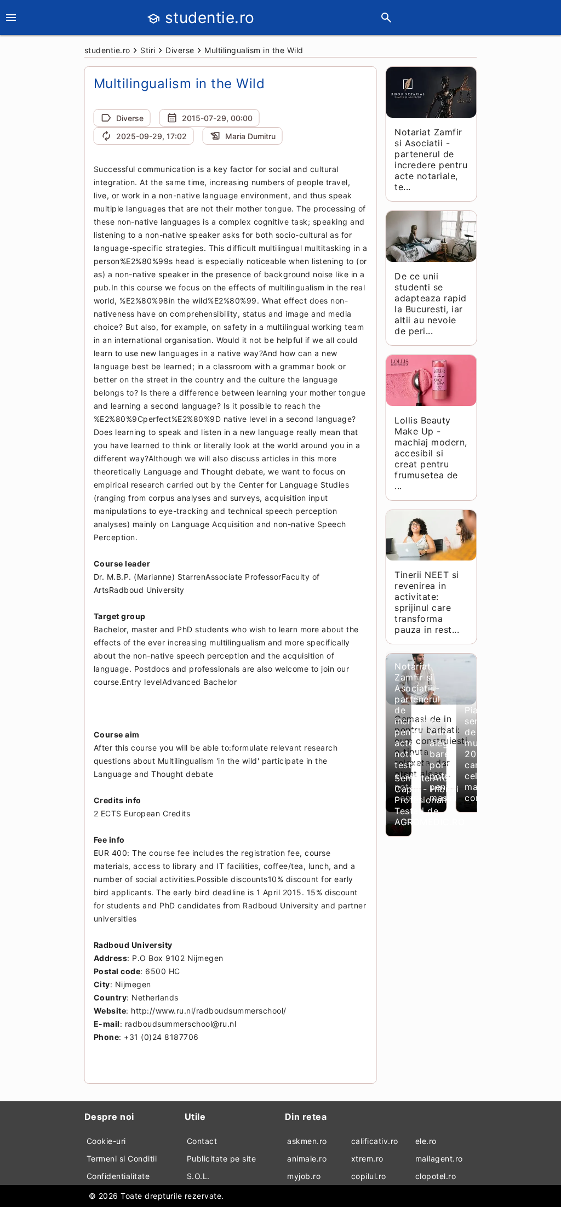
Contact (202, 1141)
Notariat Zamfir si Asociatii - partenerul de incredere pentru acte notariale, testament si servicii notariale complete (417, 732)
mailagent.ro (439, 1158)
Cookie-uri (106, 1141)
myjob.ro (303, 1176)
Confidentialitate (118, 1176)
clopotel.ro (435, 1176)
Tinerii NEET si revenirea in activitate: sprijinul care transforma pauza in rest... (426, 602)
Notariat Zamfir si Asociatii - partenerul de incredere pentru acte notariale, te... (430, 159)
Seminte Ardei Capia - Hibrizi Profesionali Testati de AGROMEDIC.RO (429, 800)
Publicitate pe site (221, 1158)
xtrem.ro (367, 1158)
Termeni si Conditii (122, 1158)
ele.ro (426, 1141)
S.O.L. (198, 1176)
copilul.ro (368, 1176)
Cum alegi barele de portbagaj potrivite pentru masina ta (451, 765)
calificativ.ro (374, 1141)
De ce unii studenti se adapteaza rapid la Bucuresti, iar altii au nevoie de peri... (430, 303)
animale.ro (307, 1158)
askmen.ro (307, 1141)
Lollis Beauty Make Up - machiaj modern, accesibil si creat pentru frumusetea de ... (430, 453)
